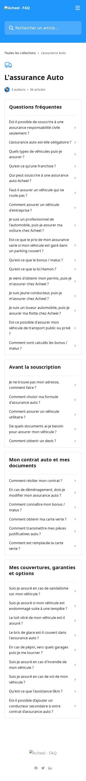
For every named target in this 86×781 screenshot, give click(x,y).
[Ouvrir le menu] (78, 8)
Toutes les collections (20, 53)
